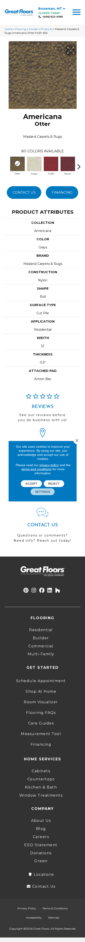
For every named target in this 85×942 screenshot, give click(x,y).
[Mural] (67, 163)
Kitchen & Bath (41, 787)
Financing (62, 192)
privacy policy (49, 465)
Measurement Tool (41, 734)
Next (80, 165)
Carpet (33, 29)
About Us (41, 820)
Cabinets (41, 771)
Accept (31, 483)
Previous (6, 165)
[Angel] (34, 163)
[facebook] (42, 590)
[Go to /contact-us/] (42, 527)
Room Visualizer (41, 702)
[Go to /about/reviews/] (42, 409)
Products (46, 29)
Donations (41, 853)
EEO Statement (41, 845)
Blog (41, 829)
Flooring (20, 29)
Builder (41, 638)
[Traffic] (51, 163)
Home (8, 29)
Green (41, 861)
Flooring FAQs (41, 713)
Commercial (40, 646)
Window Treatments (41, 795)
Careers (41, 837)
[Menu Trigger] (76, 12)
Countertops (41, 779)
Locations (43, 874)
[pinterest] (26, 590)
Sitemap (53, 917)
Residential (41, 630)
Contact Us (24, 192)
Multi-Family (41, 654)
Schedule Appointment (41, 681)
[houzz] (57, 590)
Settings (42, 491)
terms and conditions (36, 469)
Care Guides (41, 723)
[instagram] (34, 590)
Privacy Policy (26, 908)
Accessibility (34, 917)
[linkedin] (49, 590)
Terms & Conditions (55, 908)
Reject (54, 483)
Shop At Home (41, 691)
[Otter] (17, 163)
